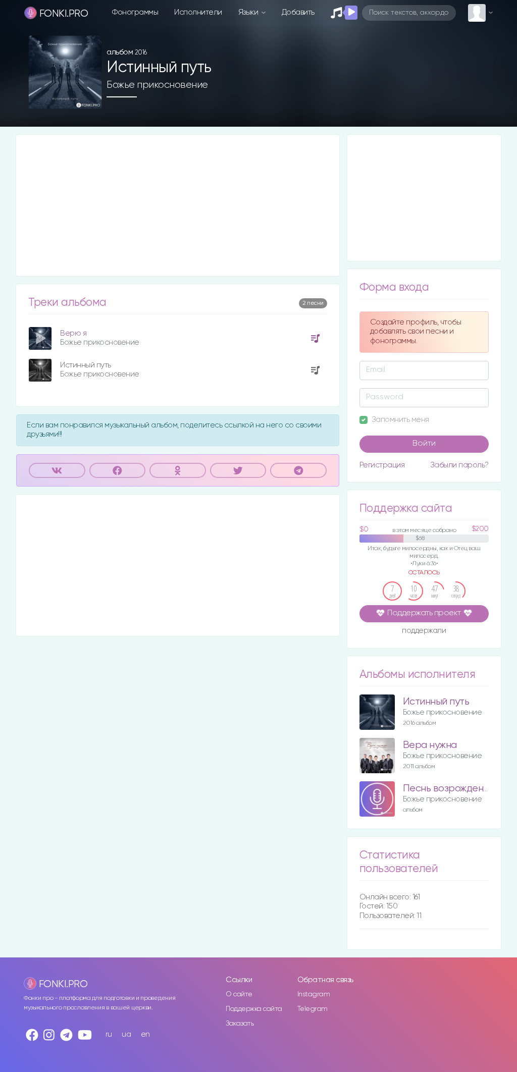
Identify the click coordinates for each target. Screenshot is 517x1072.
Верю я (73, 333)
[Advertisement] (177, 205)
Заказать (239, 1023)
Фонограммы (135, 12)
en (145, 1034)
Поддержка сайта (254, 1008)
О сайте (239, 994)
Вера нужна (430, 745)
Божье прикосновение (157, 85)
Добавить (298, 12)
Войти (424, 444)
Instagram (313, 994)
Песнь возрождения (448, 788)
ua (126, 1034)
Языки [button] (249, 12)
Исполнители (198, 12)
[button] (90, 97)
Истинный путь (85, 365)
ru (109, 1034)
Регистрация (382, 465)
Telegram (312, 1008)
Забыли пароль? (459, 465)
